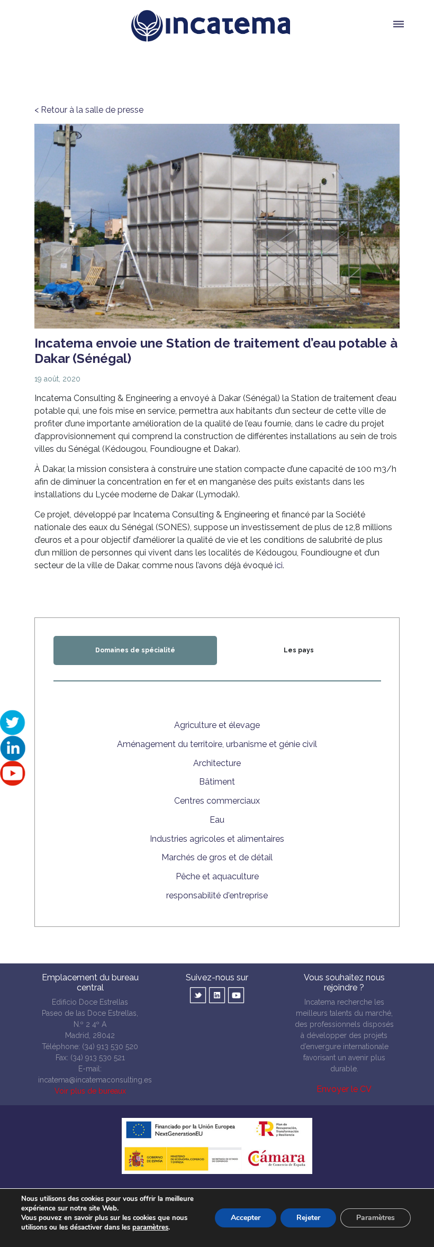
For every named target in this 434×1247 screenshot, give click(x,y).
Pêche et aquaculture (217, 876)
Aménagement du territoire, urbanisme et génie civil (217, 744)
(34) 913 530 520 (110, 1046)
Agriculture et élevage (217, 725)
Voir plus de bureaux (90, 1091)
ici (279, 565)
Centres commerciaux (217, 801)
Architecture (217, 763)
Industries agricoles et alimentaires (217, 839)
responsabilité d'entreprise (217, 895)
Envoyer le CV (344, 1089)
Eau (217, 820)
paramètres (150, 1227)
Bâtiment (217, 782)
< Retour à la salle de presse (88, 110)
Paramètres (375, 1218)
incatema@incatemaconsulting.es (95, 1080)
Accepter (245, 1218)
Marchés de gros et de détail (217, 857)
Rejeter (308, 1218)
